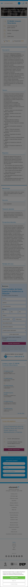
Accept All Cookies (14, 577)
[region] (14, 578)
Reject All (14, 580)
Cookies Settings (14, 584)
